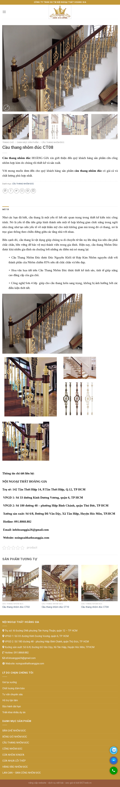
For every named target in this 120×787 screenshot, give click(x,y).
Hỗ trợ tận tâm (10, 700)
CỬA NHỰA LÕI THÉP (14, 760)
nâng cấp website (37, 783)
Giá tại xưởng (9, 682)
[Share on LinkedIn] (33, 190)
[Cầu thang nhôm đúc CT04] (99, 583)
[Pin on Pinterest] (27, 190)
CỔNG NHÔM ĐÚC (12, 748)
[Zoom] (6, 108)
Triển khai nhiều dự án (13, 712)
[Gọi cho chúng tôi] (114, 772)
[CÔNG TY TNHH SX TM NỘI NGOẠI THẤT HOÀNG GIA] (60, 12)
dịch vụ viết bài (55, 783)
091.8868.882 (21, 652)
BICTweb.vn (86, 783)
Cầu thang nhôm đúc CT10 (55, 607)
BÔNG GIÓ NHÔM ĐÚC (14, 736)
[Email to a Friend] (22, 190)
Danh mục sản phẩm (27, 142)
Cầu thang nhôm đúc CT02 (16, 607)
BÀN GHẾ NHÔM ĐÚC (14, 730)
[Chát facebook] (114, 760)
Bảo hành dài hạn (11, 706)
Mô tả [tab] (5, 209)
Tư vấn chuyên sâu (12, 694)
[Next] (111, 68)
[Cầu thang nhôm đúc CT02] (20, 583)
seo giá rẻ (70, 783)
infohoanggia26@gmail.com (20, 658)
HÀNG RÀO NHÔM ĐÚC (15, 766)
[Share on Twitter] (16, 190)
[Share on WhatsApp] (5, 190)
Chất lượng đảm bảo (13, 688)
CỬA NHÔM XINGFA (13, 754)
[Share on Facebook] (10, 190)
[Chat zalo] (114, 750)
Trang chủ (8, 142)
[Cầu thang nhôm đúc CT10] (60, 583)
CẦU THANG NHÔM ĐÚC (53, 142)
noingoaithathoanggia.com (30, 663)
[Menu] (4, 12)
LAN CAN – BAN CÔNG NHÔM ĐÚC (21, 772)
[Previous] (8, 68)
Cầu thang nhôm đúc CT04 (95, 607)
